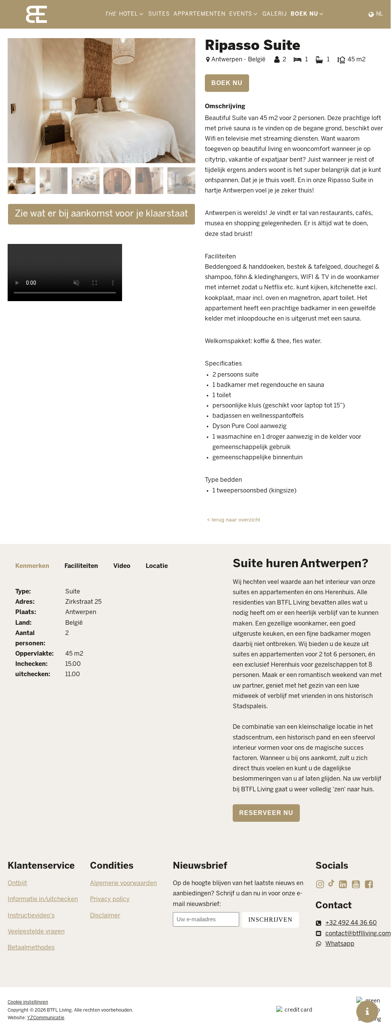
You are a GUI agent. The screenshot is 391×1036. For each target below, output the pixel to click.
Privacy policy (110, 899)
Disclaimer (105, 916)
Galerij (274, 14)
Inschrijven (270, 919)
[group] (101, 100)
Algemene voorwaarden (123, 883)
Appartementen (199, 14)
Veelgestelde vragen (36, 932)
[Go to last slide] (14, 101)
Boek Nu (227, 83)
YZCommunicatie (45, 1018)
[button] (21, 180)
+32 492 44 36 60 (351, 923)
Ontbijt (17, 883)
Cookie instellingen (28, 1002)
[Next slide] (189, 101)
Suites (159, 14)
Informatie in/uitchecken (43, 899)
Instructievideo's (31, 916)
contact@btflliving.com (358, 934)
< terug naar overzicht (233, 519)
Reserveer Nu (266, 813)
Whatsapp (339, 944)
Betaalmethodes (31, 948)
